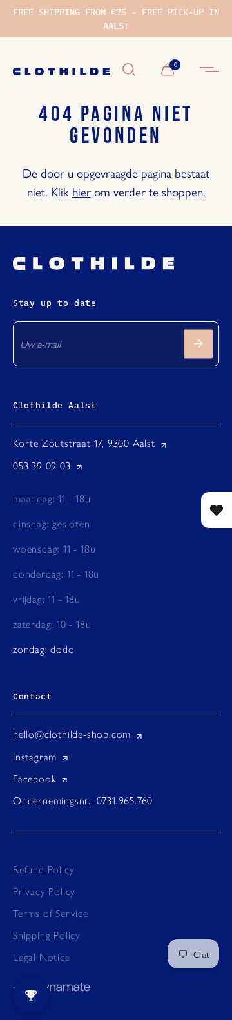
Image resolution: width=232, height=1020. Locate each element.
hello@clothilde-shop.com (72, 734)
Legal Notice (41, 957)
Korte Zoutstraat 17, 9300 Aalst (84, 443)
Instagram (35, 757)
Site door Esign (51, 987)
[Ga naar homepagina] (61, 70)
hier (81, 191)
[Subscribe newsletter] (198, 343)
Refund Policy (43, 870)
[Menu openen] (209, 70)
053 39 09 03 (42, 466)
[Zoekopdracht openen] (128, 70)
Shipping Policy (47, 935)
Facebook (34, 779)
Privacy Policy (44, 891)
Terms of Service (50, 913)
